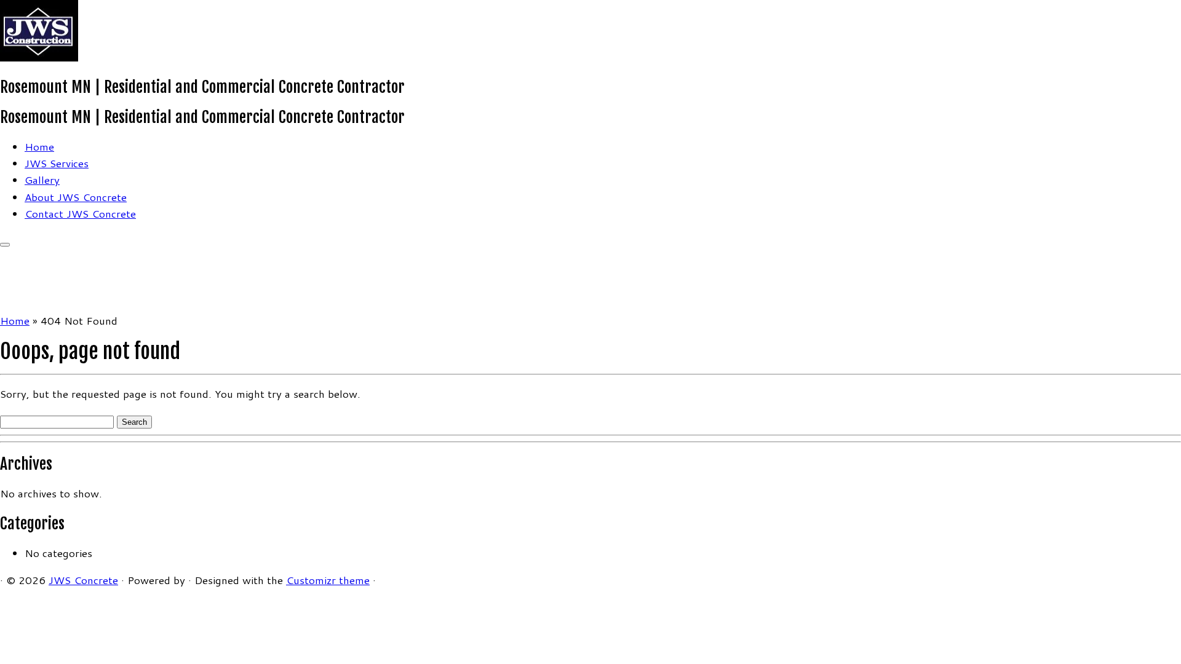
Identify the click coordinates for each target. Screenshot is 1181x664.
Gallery (42, 179)
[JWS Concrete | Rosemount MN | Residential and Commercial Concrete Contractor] (39, 57)
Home (39, 146)
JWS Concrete (83, 579)
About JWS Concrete (76, 196)
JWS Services (57, 163)
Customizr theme (328, 579)
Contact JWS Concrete (80, 213)
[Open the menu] (5, 245)
